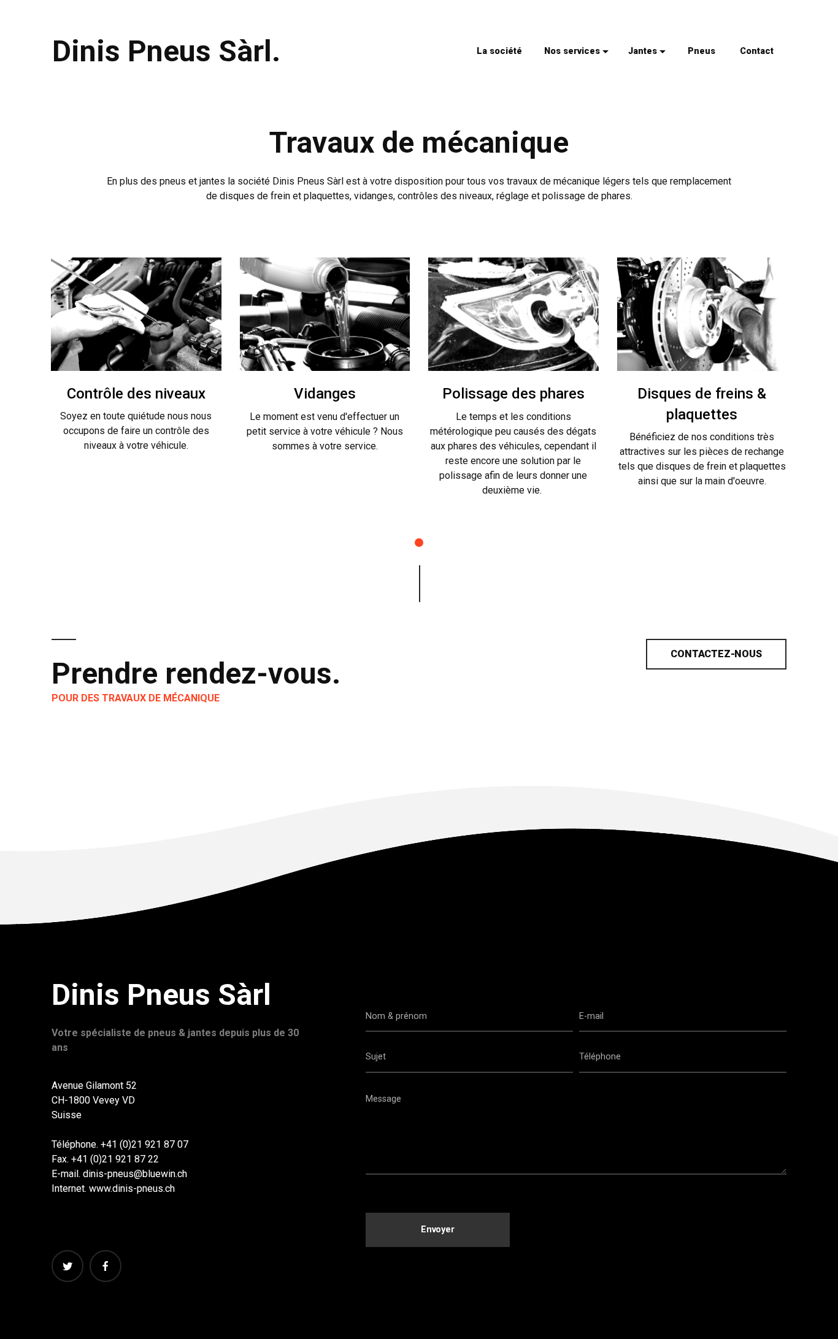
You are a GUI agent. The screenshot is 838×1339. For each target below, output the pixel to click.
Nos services (572, 51)
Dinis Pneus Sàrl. (166, 51)
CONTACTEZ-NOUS (716, 654)
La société (499, 51)
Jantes (642, 51)
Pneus (701, 51)
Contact (757, 51)
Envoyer (438, 1229)
